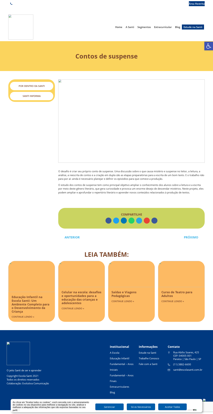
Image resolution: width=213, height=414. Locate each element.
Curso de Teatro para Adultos (176, 294)
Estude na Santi (193, 27)
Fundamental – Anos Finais (121, 378)
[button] (108, 221)
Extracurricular (163, 27)
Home (118, 27)
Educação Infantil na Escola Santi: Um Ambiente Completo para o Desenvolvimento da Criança (30, 304)
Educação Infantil (119, 358)
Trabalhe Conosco (149, 358)
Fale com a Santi (148, 364)
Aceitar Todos (172, 406)
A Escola (114, 352)
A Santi (130, 27)
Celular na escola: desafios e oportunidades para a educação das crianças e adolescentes (81, 297)
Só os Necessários (141, 406)
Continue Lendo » (23, 316)
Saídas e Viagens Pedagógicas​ (123, 294)
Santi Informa (32, 96)
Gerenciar (109, 406)
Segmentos (144, 27)
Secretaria (176, 3)
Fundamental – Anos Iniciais (121, 366)
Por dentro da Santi (32, 86)
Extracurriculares (119, 386)
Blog (177, 27)
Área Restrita (197, 3)
